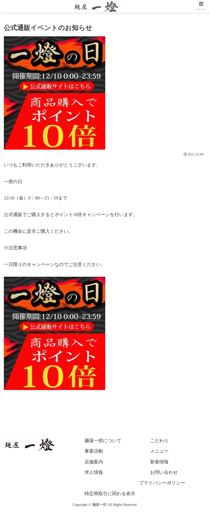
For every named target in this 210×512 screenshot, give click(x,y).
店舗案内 (94, 461)
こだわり (159, 440)
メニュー (159, 451)
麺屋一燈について (103, 440)
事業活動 (94, 451)
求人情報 (94, 472)
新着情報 (159, 461)
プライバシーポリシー (162, 482)
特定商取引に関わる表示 (110, 493)
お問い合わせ (164, 472)
